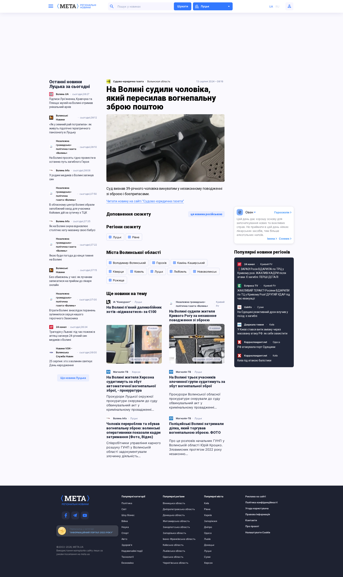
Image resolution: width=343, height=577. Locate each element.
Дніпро (208, 527)
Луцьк (138, 301)
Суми (260, 307)
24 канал (61, 326)
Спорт (125, 533)
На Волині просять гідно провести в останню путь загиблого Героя (72, 159)
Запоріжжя (210, 521)
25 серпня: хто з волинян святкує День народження (70, 363)
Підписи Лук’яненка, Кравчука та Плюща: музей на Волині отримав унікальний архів (71, 102)
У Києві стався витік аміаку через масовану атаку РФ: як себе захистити (262, 331)
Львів (207, 539)
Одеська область (170, 557)
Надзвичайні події (129, 551)
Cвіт (124, 509)
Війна (124, 521)
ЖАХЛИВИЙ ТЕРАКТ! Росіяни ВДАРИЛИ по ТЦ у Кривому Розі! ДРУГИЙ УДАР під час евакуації (263, 294)
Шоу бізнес (128, 515)
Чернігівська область (170, 563)
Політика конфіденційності (253, 502)
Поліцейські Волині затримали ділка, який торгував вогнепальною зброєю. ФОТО (196, 428)
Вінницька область (170, 503)
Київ (271, 324)
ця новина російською (206, 214)
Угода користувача (253, 508)
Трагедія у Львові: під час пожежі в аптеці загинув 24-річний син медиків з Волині (72, 335)
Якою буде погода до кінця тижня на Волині (71, 257)
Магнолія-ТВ (120, 371)
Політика (126, 503)
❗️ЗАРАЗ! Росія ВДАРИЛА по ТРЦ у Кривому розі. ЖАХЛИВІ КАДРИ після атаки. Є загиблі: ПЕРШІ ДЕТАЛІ (261, 273)
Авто (124, 539)
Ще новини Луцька (73, 378)
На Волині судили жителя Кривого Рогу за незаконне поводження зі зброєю (192, 315)
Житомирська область (170, 521)
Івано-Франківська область (170, 539)
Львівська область (170, 551)
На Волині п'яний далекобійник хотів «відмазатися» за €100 (134, 309)
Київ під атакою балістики (254, 360)
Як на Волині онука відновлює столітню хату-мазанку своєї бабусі (72, 228)
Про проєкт (252, 526)
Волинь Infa (62, 170)
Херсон (136, 371)
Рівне (207, 509)
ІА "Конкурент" (122, 301)
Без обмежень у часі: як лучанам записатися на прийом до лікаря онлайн (70, 281)
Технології (127, 557)
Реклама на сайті (253, 496)
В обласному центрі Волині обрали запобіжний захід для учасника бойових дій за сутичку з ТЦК (71, 208)
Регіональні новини (88, 6)
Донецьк (209, 545)
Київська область (170, 545)
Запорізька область (170, 533)
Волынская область (158, 81)
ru (277, 6)
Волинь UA (62, 94)
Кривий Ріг (220, 303)
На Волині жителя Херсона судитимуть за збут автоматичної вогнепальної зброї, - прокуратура (131, 383)
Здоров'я (126, 545)
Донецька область (170, 515)
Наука (125, 527)
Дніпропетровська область (170, 509)
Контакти (251, 520)
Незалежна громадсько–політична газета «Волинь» (192, 303)
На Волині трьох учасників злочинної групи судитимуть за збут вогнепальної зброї (197, 381)
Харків (208, 515)
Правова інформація (253, 514)
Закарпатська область (170, 527)
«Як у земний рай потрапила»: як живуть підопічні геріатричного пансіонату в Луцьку (70, 128)
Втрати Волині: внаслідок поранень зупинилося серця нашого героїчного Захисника (72, 314)
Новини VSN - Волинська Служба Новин (64, 352)
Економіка (127, 563)
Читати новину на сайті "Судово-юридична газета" (145, 201)
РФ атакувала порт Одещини (256, 347)
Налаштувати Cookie (257, 532)
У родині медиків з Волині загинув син (71, 177)
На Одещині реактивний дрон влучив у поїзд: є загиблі (262, 314)
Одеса (276, 342)
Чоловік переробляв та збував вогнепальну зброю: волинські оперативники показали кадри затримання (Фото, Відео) (133, 430)
